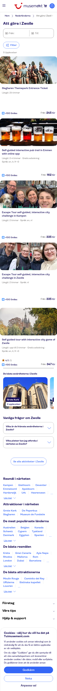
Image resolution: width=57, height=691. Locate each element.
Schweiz (8, 531)
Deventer (41, 485)
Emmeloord (10, 488)
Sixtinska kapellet (30, 582)
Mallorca (22, 556)
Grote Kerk (10, 510)
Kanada (39, 527)
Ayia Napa (42, 553)
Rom (35, 556)
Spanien (39, 535)
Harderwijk (9, 492)
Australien (9, 527)
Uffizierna (8, 582)
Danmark (8, 535)
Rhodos (7, 556)
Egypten (24, 535)
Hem (7, 15)
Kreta (6, 553)
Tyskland (37, 531)
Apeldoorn (28, 488)
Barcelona (35, 560)
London (7, 560)
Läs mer (8, 498)
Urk (24, 492)
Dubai (20, 560)
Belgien (25, 527)
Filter (13, 45)
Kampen (8, 485)
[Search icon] (39, 6)
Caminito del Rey (34, 578)
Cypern (22, 531)
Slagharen (9, 514)
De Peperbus (29, 510)
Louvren (8, 585)
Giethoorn (24, 485)
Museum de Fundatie (32, 514)
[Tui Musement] (28, 6)
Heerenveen (38, 492)
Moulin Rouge (11, 578)
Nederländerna (23, 15)
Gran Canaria (23, 553)
